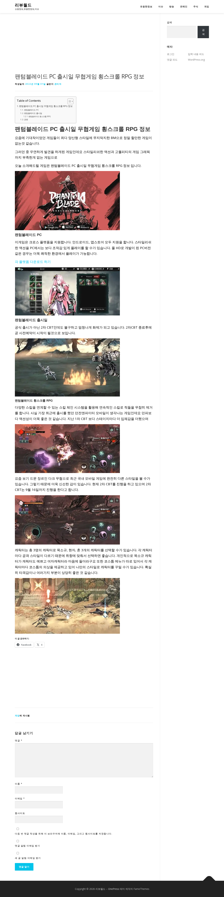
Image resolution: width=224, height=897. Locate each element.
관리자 (58, 83)
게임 (206, 6)
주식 (195, 6)
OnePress (113, 889)
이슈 (160, 6)
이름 (18, 783)
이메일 (20, 798)
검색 (169, 22)
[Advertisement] (84, 46)
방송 (171, 6)
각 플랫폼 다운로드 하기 (33, 261)
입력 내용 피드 (196, 54)
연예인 (183, 6)
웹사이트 (20, 813)
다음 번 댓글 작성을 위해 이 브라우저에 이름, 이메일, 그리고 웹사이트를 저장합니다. (63, 833)
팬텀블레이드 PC (31, 110)
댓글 (18, 740)
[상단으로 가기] (209, 880)
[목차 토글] (69, 101)
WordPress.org (196, 59)
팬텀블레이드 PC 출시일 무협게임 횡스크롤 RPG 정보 (46, 106)
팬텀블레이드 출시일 (33, 113)
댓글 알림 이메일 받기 (27, 845)
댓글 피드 (172, 59)
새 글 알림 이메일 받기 (28, 858)
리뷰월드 (23, 5)
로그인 (170, 54)
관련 (26, 119)
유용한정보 (146, 6)
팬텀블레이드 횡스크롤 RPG (40, 116)
